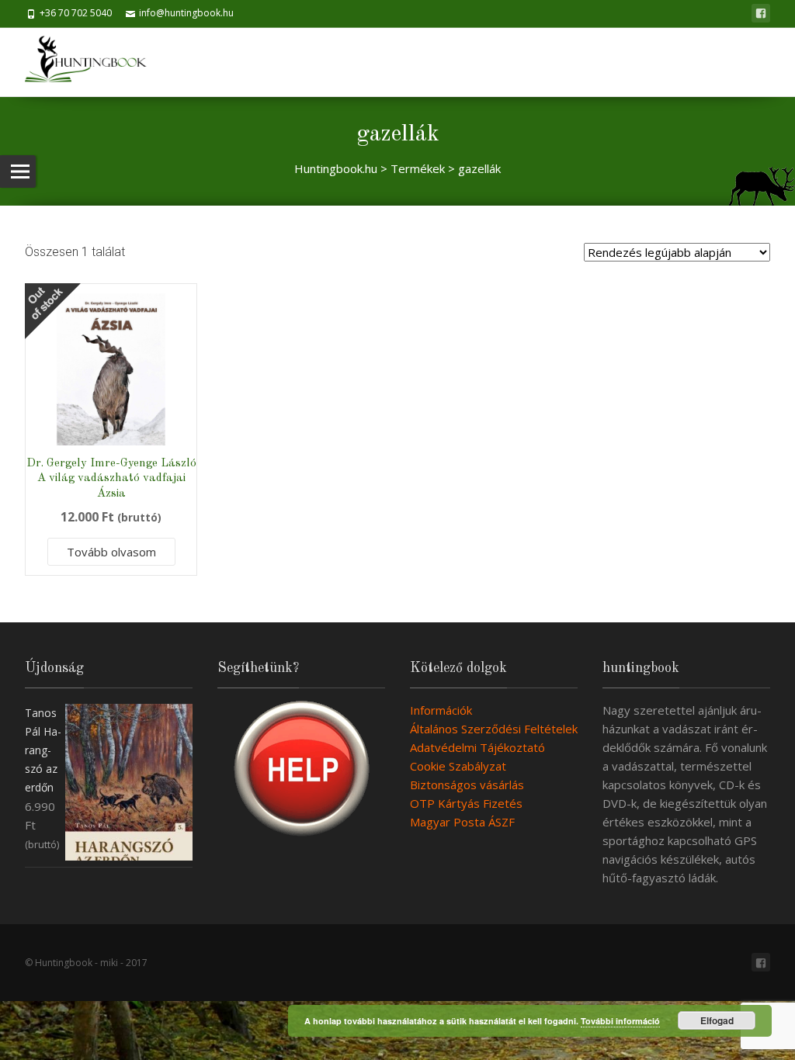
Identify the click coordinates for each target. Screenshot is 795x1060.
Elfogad (717, 1020)
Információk (441, 710)
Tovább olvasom (111, 551)
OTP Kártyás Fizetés (466, 803)
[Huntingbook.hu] (93, 62)
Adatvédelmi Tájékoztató (477, 747)
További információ (620, 1021)
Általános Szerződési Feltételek (494, 728)
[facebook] (761, 13)
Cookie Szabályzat (458, 766)
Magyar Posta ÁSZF (462, 822)
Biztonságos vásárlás (467, 784)
